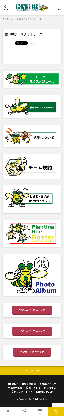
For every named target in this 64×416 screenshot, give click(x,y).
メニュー (40, 414)
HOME (8, 19)
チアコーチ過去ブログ (32, 351)
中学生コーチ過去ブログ (32, 330)
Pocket (33, 42)
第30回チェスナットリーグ (29, 19)
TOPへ (56, 414)
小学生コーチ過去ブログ (32, 309)
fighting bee (40, 399)
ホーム (8, 414)
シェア (24, 414)
